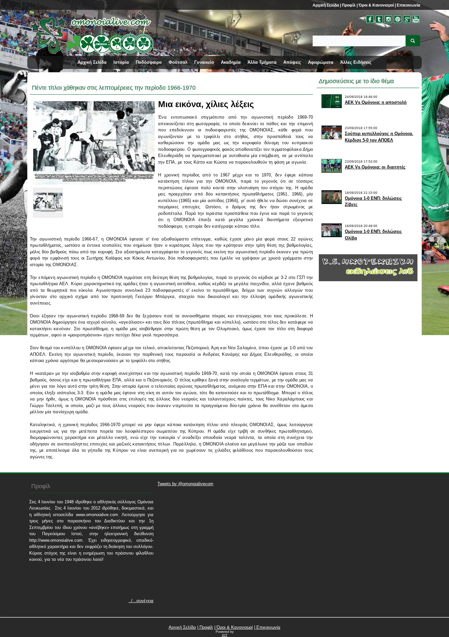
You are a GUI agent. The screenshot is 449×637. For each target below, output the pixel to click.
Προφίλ (348, 5)
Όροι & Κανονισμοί (376, 5)
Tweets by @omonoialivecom (185, 483)
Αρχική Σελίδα (326, 5)
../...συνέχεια (141, 600)
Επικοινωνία (408, 5)
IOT (224, 635)
